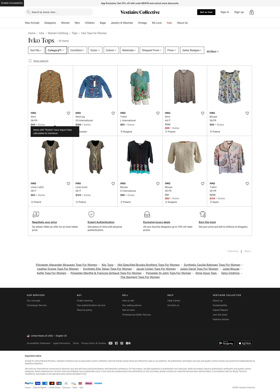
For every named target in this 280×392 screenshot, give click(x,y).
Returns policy (84, 310)
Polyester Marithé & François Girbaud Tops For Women (106, 273)
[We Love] (164, 23)
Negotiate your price (44, 222)
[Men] (82, 23)
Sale (169, 23)
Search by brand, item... (44, 12)
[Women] (72, 23)
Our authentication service (91, 305)
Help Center (174, 300)
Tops (75, 33)
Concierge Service (37, 305)
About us (217, 300)
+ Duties (40, 124)
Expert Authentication (101, 222)
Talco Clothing (230, 273)
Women (65, 23)
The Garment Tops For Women (140, 277)
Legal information (61, 343)
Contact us (173, 305)
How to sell (128, 300)
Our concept (33, 300)
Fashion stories (221, 319)
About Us (182, 23)
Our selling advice (131, 305)
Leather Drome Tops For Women (58, 269)
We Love (157, 23)
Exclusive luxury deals (156, 222)
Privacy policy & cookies (93, 343)
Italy (81, 387)
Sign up (239, 12)
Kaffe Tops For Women (51, 273)
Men (77, 23)
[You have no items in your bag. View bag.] (251, 12)
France (28, 387)
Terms (76, 343)
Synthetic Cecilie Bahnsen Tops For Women (212, 265)
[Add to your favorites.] (68, 113)
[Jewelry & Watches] (135, 23)
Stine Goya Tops (206, 273)
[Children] (97, 23)
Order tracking (85, 300)
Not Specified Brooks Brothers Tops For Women (149, 265)
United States (54, 387)
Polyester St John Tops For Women (168, 273)
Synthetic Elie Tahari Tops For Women (107, 269)
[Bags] (108, 23)
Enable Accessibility (12, 3)
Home (31, 33)
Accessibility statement (38, 343)
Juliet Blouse (231, 269)
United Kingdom (40, 387)
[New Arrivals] (42, 23)
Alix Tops (107, 265)
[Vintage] (149, 23)
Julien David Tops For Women (199, 269)
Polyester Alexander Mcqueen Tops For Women (66, 265)
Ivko (41, 33)
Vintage (142, 23)
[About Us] (190, 23)
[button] (251, 12)
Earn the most (207, 222)
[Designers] (58, 23)
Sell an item (206, 12)
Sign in (225, 12)
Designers (50, 23)
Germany (66, 387)
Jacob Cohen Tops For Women (156, 269)
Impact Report (220, 310)
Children (90, 23)
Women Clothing (58, 33)
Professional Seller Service (136, 314)
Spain (75, 387)
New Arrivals (32, 23)
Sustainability (220, 305)
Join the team (220, 314)
